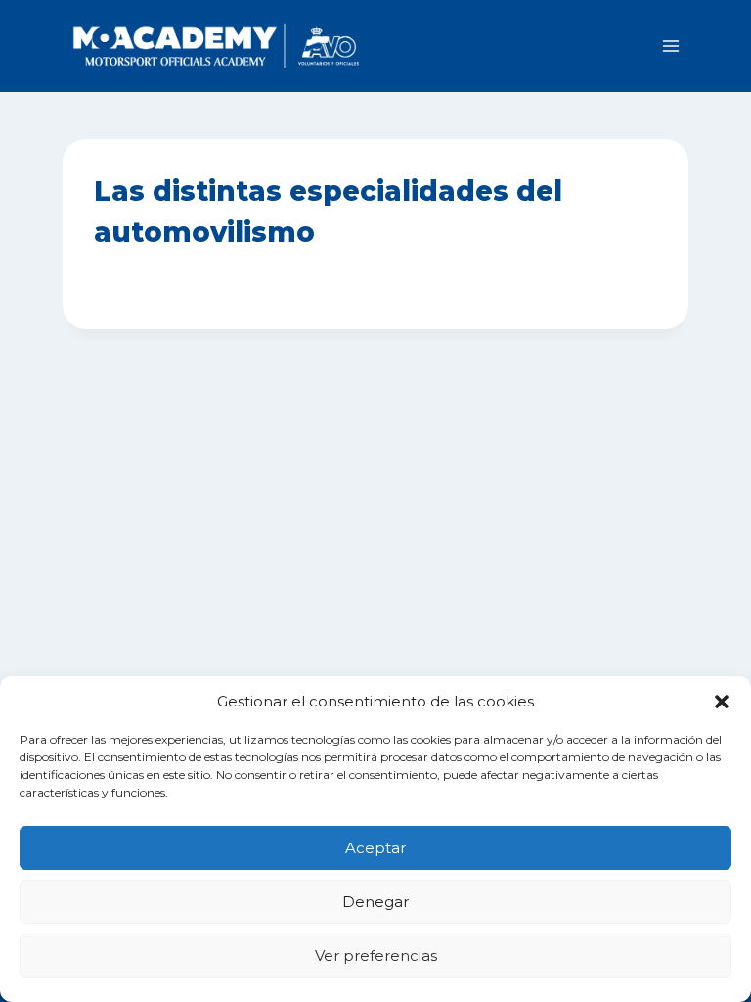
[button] (721, 701)
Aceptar (375, 848)
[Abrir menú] (670, 45)
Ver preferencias (376, 955)
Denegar (375, 901)
